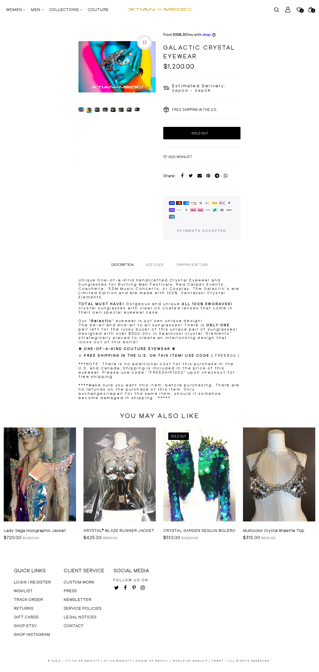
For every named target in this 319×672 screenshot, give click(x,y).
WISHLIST (23, 590)
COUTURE (98, 9)
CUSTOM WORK (79, 582)
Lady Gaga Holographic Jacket (35, 530)
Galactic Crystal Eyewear (199, 52)
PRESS (70, 590)
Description (122, 264)
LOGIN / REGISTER (32, 582)
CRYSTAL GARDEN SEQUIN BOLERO (199, 530)
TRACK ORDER (28, 599)
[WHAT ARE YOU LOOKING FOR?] (276, 9)
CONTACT (73, 625)
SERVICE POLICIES (82, 608)
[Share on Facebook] (182, 176)
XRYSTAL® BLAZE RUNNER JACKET (118, 530)
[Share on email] (199, 176)
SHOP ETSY (25, 625)
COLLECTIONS (64, 9)
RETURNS (23, 608)
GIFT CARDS (26, 616)
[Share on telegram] (217, 176)
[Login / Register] (287, 9)
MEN (36, 9)
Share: (169, 175)
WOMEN (14, 9)
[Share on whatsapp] (226, 176)
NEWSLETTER (77, 599)
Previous (83, 67)
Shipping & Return (192, 264)
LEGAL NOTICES (80, 616)
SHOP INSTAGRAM (32, 634)
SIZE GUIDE (155, 264)
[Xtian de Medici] (159, 9)
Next (151, 67)
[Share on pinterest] (208, 176)
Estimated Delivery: (199, 85)
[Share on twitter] (191, 176)
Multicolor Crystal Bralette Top (273, 530)
